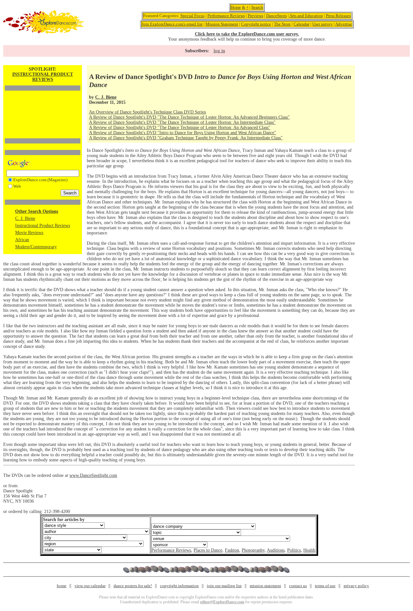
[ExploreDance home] (43, 32)
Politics (294, 550)
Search (257, 7)
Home (236, 7)
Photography (253, 550)
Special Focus (192, 15)
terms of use (325, 585)
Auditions (276, 550)
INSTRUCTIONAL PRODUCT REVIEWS (42, 77)
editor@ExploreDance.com (222, 602)
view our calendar (90, 585)
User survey (322, 24)
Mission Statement (222, 24)
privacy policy (356, 585)
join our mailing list (224, 585)
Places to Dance (208, 550)
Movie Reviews (29, 232)
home (61, 585)
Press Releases (338, 15)
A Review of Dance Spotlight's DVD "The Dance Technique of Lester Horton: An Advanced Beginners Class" (189, 117)
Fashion (232, 550)
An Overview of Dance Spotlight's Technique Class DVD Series (147, 112)
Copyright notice (256, 24)
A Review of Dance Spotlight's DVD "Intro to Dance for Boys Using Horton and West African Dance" (182, 132)
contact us (298, 585)
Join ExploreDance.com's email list (172, 24)
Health (309, 550)
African (22, 239)
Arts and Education (306, 15)
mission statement (265, 585)
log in (219, 50)
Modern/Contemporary (36, 246)
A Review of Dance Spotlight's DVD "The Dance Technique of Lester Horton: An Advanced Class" (179, 127)
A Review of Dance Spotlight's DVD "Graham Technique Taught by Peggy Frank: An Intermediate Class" (186, 137)
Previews (255, 15)
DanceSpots (276, 15)
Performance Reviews (226, 15)
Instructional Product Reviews (42, 225)
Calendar (301, 24)
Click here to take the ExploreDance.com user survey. (247, 34)
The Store (282, 24)
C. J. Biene (25, 218)
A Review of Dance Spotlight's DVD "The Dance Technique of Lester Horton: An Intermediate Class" (182, 122)
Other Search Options (36, 211)
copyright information (179, 585)
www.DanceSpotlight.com (93, 475)
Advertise (343, 24)
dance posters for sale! (133, 585)
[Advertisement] (42, 103)
